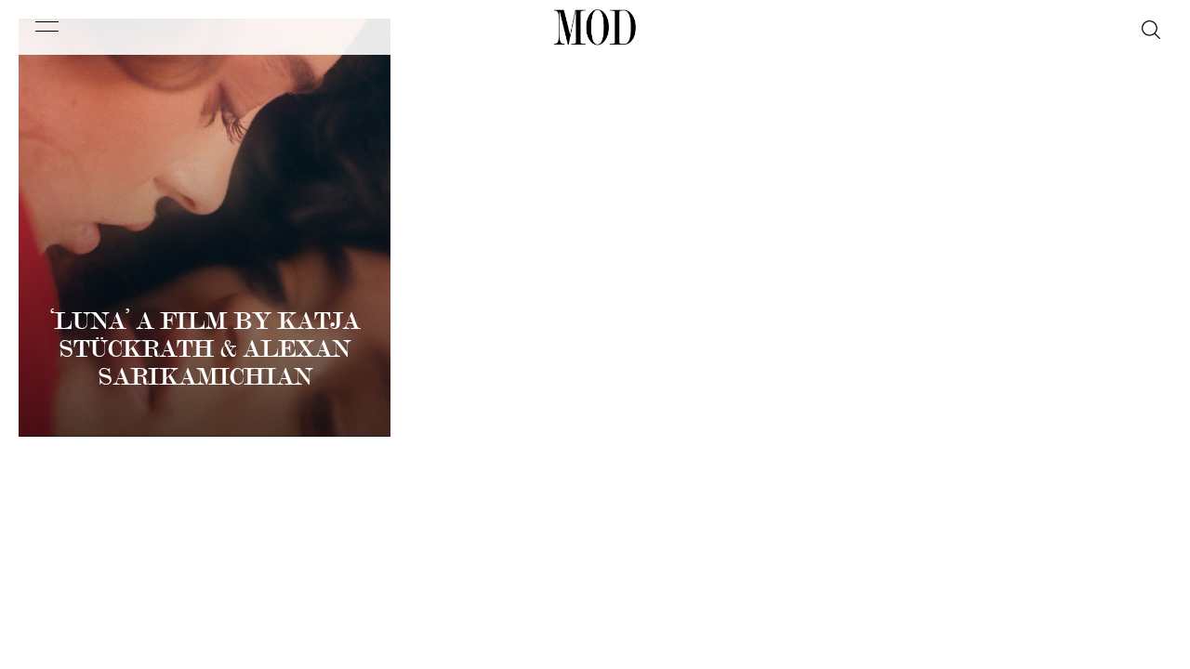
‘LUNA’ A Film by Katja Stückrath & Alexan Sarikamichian (205, 349)
